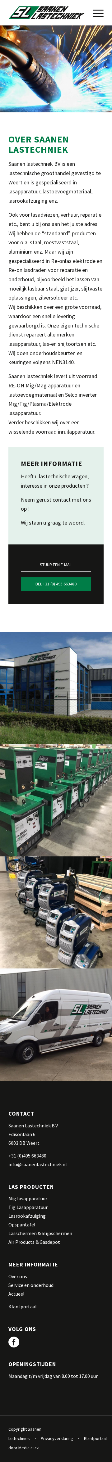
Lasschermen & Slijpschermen (40, 1233)
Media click (28, 1448)
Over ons (17, 1276)
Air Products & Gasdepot (34, 1242)
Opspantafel (21, 1224)
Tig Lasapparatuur (28, 1207)
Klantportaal (22, 1306)
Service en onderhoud (31, 1285)
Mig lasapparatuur (27, 1198)
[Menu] (95, 12)
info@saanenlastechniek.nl (37, 1164)
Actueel (16, 1294)
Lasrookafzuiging (27, 1216)
